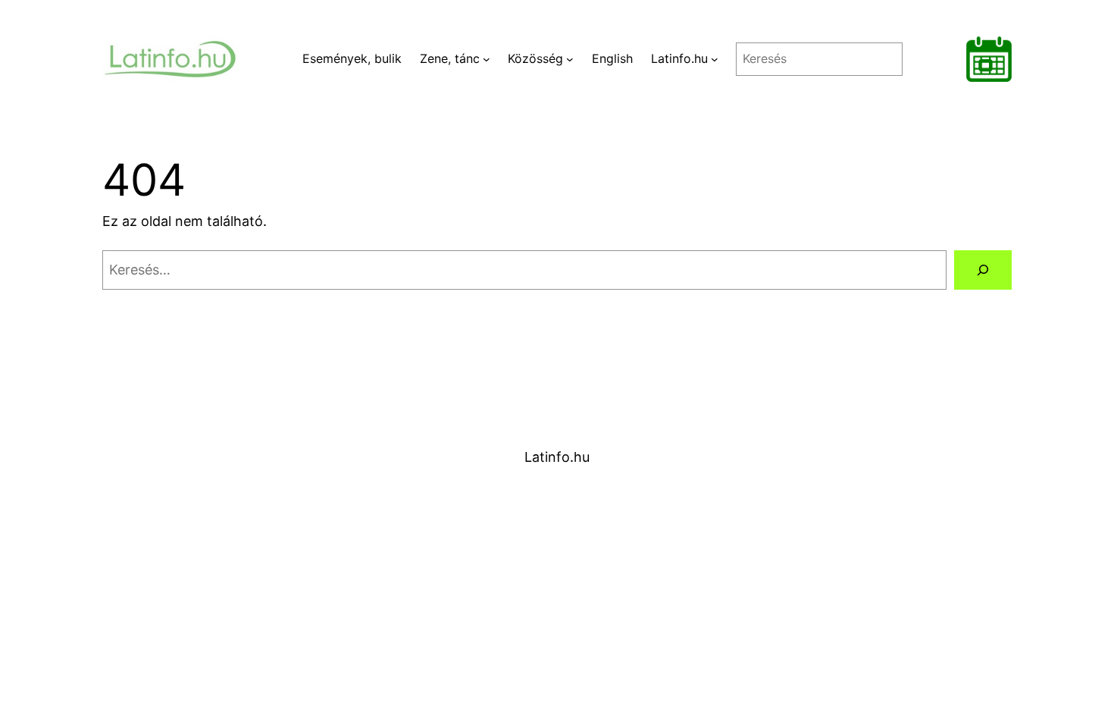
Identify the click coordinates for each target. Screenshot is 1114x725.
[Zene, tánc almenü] (486, 59)
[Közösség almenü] (570, 59)
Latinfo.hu (557, 457)
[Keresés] (983, 270)
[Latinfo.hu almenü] (714, 59)
